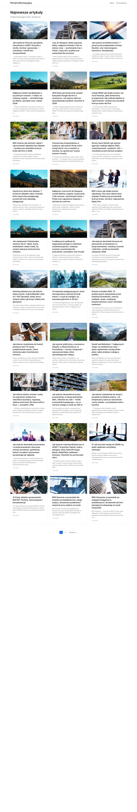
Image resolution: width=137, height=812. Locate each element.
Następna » (72, 532)
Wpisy (112, 3)
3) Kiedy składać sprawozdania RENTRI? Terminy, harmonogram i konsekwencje (28, 500)
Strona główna (121, 3)
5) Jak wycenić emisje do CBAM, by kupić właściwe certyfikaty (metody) (108, 447)
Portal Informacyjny (21, 3)
